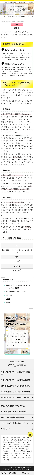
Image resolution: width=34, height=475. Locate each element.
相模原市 (9, 295)
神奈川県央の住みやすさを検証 (16, 291)
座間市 (8, 299)
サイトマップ (5, 429)
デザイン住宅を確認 (9, 473)
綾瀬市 (8, 302)
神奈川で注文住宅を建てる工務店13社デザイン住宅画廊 (19, 2)
